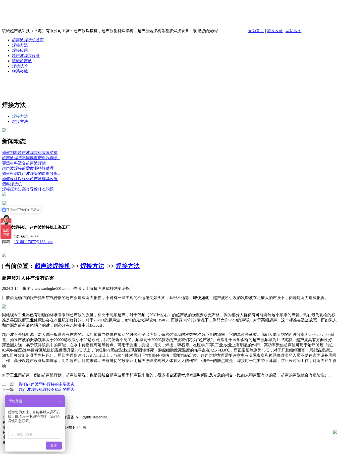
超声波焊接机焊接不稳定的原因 (47, 389)
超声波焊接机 (52, 266)
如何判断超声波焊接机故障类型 (30, 153)
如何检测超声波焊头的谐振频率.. (31, 173)
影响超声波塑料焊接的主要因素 (47, 384)
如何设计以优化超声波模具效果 (30, 179)
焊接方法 (20, 45)
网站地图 (293, 31)
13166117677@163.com (33, 242)
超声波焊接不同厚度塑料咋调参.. (31, 158)
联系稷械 (20, 71)
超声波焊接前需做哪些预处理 (28, 168)
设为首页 (256, 31)
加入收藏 (275, 31)
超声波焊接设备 (26, 55)
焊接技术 (20, 66)
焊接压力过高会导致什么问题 (28, 189)
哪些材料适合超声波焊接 (24, 163)
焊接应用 (20, 50)
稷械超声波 (22, 61)
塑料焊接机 (12, 184)
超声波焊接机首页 (28, 40)
